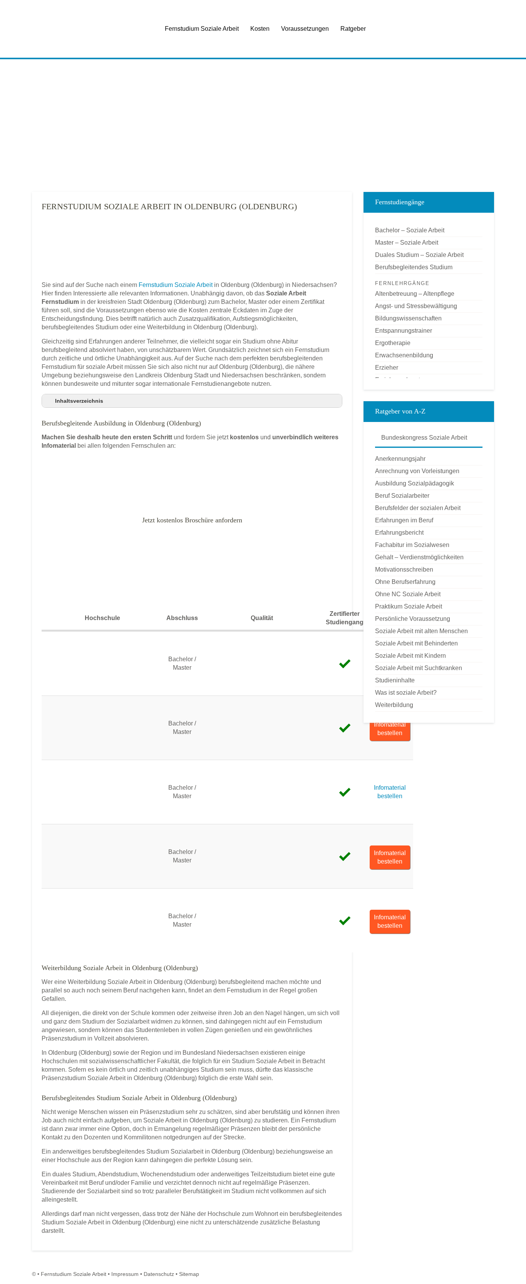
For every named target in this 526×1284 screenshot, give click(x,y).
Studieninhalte (395, 680)
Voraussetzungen (305, 28)
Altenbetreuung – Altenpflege (414, 293)
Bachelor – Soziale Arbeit (409, 230)
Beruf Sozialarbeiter (402, 495)
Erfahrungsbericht (399, 532)
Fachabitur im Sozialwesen (412, 545)
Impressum (125, 1274)
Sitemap (189, 1274)
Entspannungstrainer (403, 330)
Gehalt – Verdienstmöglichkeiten (419, 557)
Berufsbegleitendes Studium (413, 267)
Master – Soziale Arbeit (406, 242)
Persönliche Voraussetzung (412, 618)
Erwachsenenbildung (404, 355)
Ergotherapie (392, 343)
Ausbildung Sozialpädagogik (414, 483)
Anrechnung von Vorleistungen (417, 471)
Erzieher (386, 367)
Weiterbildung (394, 705)
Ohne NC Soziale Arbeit (408, 594)
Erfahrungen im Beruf (404, 520)
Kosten (260, 28)
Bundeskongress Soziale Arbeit (423, 437)
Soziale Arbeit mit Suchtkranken (418, 668)
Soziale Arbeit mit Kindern (410, 655)
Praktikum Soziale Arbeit (408, 606)
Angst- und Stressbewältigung (416, 306)
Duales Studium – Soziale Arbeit (419, 255)
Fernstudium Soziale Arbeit (202, 28)
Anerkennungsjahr (400, 458)
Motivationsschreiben (404, 569)
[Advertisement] (263, 126)
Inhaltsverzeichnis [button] (79, 401)
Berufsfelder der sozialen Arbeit (418, 508)
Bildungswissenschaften (408, 318)
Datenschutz (159, 1274)
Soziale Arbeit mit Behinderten (416, 643)
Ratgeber (353, 28)
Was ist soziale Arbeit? (406, 692)
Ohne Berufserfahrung (405, 582)
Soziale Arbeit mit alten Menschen (421, 631)
